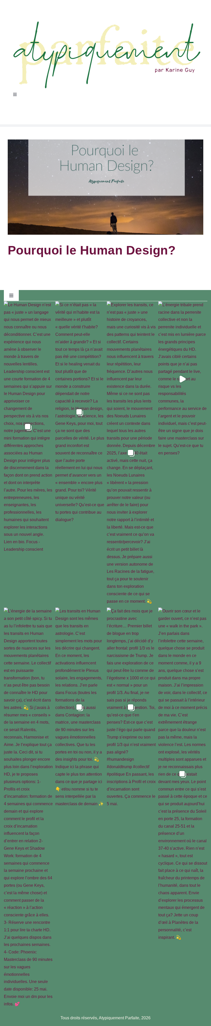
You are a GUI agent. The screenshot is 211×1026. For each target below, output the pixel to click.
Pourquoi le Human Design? (91, 250)
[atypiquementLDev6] (105, 22)
